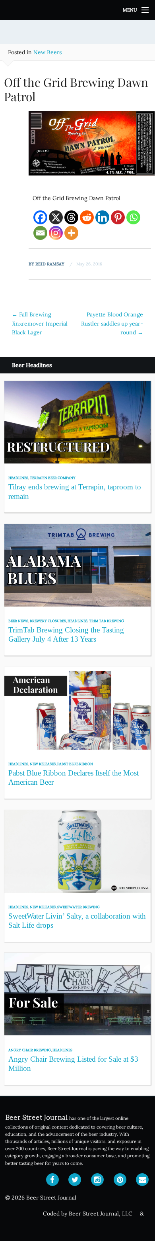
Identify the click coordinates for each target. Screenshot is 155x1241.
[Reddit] (87, 217)
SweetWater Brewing (78, 907)
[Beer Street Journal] (77, 10)
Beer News (18, 621)
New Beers (47, 52)
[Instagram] (56, 233)
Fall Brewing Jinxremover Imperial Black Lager (40, 323)
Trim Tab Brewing (106, 621)
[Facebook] (40, 217)
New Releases (43, 764)
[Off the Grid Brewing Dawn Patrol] (77, 151)
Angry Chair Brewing (29, 1050)
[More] (71, 233)
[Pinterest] (118, 217)
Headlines (18, 477)
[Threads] (71, 217)
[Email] (40, 233)
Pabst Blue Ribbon (75, 764)
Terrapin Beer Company (53, 477)
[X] (56, 217)
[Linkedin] (102, 217)
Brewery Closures (48, 621)
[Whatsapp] (133, 217)
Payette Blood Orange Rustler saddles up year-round (112, 323)
